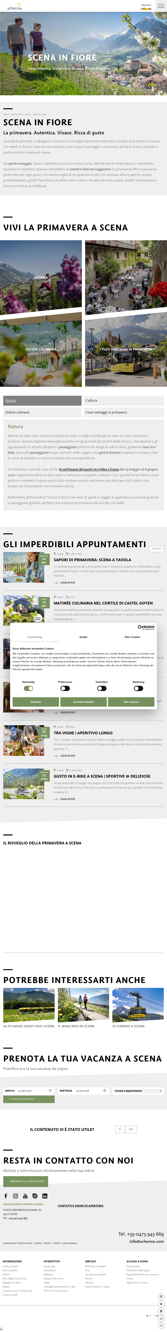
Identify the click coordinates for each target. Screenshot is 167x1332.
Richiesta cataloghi (95, 1266)
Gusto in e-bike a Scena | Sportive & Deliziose (102, 776)
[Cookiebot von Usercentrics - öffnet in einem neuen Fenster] (140, 627)
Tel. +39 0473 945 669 (141, 1234)
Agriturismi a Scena (137, 1283)
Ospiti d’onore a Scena (97, 1287)
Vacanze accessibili (95, 1274)
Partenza (66, 1091)
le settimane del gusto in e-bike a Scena (89, 469)
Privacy (47, 1243)
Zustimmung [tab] (34, 637)
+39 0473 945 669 (17, 1218)
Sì (120, 1129)
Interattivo (52, 1261)
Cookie (38, 1243)
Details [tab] (84, 637)
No (131, 1129)
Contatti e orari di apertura (80, 1206)
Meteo (6, 1274)
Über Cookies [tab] (132, 637)
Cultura (91, 400)
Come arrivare (10, 1266)
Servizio (90, 1261)
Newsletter (50, 1270)
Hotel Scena (133, 1266)
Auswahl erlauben (83, 701)
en (157, 1316)
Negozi (6, 1287)
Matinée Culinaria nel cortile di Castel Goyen (103, 603)
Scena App (49, 1266)
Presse (88, 1278)
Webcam (48, 1274)
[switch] (65, 688)
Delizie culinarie (17, 412)
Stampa (156, 549)
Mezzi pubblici (10, 1270)
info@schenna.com (146, 1241)
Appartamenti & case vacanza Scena (143, 1276)
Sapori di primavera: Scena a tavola (92, 560)
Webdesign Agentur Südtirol (7, 1316)
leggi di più (67, 583)
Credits (57, 1243)
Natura (10, 400)
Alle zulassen (131, 701)
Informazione (12, 1261)
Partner (89, 1283)
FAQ (87, 1270)
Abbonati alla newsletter (26, 1181)
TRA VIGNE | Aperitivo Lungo (83, 733)
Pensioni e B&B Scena (138, 1270)
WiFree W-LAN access (56, 1291)
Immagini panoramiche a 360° (60, 1287)
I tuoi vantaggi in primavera (106, 412)
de (147, 1316)
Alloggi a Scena (137, 1261)
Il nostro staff (9, 1295)
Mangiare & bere (11, 1283)
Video (47, 1283)
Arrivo (10, 1091)
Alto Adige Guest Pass (14, 1278)
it (152, 1316)
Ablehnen (35, 701)
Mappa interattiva (53, 1278)
